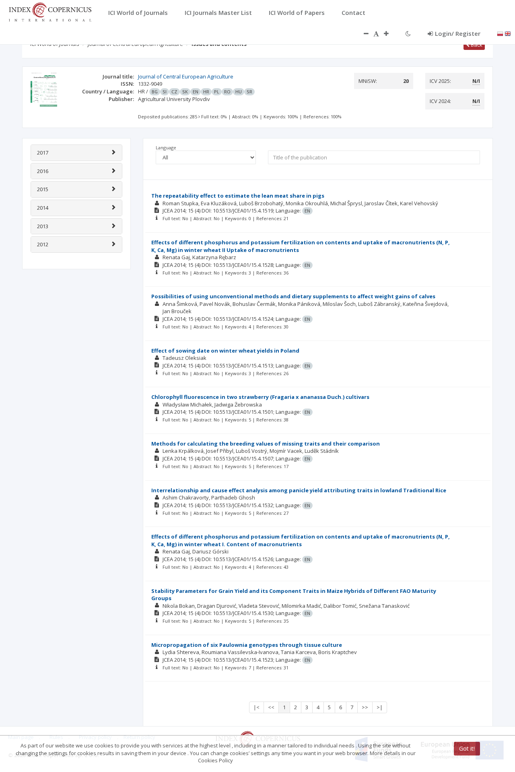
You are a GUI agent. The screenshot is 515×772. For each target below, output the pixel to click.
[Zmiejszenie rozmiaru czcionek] (362, 33)
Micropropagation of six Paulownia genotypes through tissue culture (246, 644)
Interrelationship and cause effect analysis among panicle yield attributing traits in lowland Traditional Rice (298, 490)
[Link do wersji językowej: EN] (508, 33)
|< (256, 707)
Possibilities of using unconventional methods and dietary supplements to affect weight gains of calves (293, 296)
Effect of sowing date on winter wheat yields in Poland (225, 350)
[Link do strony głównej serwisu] (50, 11)
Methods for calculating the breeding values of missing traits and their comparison (265, 443)
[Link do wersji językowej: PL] (500, 33)
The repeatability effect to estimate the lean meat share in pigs (237, 195)
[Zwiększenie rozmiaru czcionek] (390, 33)
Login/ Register (457, 33)
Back (476, 44)
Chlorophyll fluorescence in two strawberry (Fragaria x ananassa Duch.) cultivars (260, 396)
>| (380, 707)
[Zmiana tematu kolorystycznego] (408, 33)
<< (271, 707)
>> (365, 707)
